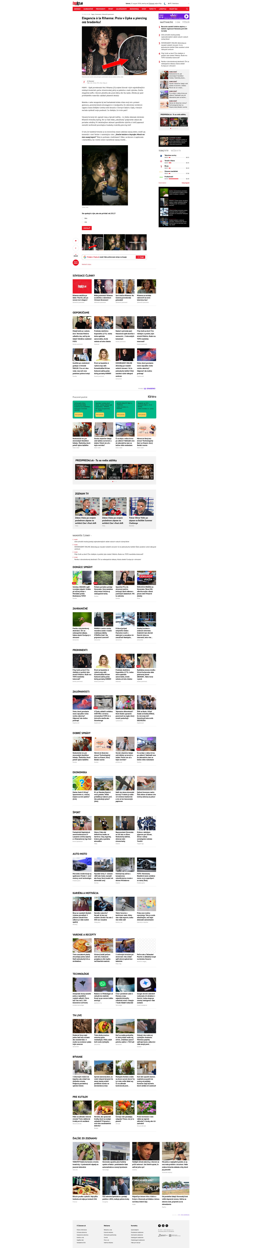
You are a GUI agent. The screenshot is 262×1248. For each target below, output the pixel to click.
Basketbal (131, 526)
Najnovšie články (81, 535)
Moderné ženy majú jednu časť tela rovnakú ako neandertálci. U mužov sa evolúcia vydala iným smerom (82, 1039)
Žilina (138, 598)
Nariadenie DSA (81, 1242)
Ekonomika (134, 9)
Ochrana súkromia (82, 1232)
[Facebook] (159, 1226)
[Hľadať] (187, 9)
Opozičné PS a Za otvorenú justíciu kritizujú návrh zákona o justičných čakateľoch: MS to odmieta (125, 591)
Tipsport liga (140, 843)
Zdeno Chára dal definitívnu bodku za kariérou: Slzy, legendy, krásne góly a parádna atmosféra (102, 836)
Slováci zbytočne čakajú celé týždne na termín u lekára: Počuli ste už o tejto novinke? (103, 441)
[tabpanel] (174, 46)
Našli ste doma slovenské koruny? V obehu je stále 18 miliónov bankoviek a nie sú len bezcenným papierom (125, 796)
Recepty (96, 1128)
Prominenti (100, 9)
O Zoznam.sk (81, 1226)
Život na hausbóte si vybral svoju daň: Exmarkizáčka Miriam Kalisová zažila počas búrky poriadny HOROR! (102, 674)
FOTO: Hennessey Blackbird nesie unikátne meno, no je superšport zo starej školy (146, 877)
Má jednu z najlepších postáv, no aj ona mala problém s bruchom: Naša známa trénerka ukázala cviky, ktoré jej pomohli (178, 142)
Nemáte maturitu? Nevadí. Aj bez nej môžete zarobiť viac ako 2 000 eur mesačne (103, 916)
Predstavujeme (76, 880)
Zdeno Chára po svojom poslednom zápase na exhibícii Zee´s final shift (85, 520)
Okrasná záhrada (77, 1123)
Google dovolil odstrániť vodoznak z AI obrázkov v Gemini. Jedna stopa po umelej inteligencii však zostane (146, 998)
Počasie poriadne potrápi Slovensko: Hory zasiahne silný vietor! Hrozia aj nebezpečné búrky (103, 590)
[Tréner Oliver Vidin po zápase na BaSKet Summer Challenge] (141, 506)
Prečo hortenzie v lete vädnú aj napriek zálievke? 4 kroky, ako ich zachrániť (146, 1120)
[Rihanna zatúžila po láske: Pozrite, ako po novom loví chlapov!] (82, 286)
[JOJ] (161, 161)
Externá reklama (108, 1232)
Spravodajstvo (135, 1230)
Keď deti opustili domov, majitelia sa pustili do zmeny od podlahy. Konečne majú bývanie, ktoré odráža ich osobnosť (146, 1081)
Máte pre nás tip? (135, 1242)
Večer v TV (176, 150)
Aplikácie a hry (98, 1003)
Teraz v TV (163, 150)
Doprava (118, 883)
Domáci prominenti (78, 681)
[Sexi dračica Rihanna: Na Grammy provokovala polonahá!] (125, 286)
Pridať (142, 257)
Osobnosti (118, 681)
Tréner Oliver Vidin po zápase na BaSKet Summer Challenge (140, 520)
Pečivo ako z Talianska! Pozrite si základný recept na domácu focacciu (146, 956)
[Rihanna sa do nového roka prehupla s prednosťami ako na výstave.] (92, 242)
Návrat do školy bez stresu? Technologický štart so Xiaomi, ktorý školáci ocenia (145, 441)
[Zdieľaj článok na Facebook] (76, 248)
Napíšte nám (80, 1240)
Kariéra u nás (80, 1237)
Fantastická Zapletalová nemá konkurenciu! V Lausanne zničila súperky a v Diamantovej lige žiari (82, 835)
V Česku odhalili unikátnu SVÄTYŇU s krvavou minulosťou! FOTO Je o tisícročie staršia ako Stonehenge (103, 716)
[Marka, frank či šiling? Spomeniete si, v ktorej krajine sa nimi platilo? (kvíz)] (82, 783)
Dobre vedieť (76, 447)
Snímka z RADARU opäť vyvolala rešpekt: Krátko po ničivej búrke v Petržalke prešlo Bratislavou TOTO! (82, 591)
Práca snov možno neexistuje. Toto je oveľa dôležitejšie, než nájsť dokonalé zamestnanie (146, 916)
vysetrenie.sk (119, 720)
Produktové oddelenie (137, 1232)
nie (86, 222)
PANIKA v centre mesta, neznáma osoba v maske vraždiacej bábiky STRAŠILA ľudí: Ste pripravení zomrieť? (103, 633)
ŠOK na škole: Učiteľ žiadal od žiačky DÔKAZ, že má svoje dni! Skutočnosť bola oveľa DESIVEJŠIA (145, 716)
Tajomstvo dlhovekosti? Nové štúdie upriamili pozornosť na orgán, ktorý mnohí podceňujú (125, 714)
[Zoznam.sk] (163, 1236)
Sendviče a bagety (141, 961)
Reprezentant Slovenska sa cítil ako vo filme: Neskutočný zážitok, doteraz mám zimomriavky (124, 836)
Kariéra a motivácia (85, 893)
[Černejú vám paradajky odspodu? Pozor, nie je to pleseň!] (125, 1108)
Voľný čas (173, 9)
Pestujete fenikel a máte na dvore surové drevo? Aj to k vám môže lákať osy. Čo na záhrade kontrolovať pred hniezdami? (125, 1081)
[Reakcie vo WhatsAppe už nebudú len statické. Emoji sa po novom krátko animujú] (103, 985)
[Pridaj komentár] (76, 241)
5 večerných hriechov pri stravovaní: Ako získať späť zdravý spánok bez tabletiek (125, 957)
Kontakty (134, 1226)
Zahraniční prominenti (108, 14)
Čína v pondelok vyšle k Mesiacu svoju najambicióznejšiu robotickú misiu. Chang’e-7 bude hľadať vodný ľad (125, 998)
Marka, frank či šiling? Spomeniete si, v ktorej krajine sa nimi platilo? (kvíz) (81, 795)
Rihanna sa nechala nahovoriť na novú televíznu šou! (144, 297)
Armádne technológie (78, 1005)
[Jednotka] (161, 166)
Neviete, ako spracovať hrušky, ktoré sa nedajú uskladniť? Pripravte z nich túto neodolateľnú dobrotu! (102, 1121)
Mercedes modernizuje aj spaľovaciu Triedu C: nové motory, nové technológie (82, 876)
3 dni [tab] (177, 22)
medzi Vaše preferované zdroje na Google (107, 257)
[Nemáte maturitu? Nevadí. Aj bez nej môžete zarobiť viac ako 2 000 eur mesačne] (103, 904)
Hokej (76, 526)
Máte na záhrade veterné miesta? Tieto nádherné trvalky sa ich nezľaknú (82, 1119)
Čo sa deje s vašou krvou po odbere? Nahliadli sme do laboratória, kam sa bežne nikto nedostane (125, 441)
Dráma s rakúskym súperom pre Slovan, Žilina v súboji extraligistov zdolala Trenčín (144, 836)
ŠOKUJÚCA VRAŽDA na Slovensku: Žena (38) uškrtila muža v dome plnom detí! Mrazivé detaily (145, 591)
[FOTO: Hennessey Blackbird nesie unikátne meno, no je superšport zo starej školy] (146, 865)
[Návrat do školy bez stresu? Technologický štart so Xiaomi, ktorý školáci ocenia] (103, 744)
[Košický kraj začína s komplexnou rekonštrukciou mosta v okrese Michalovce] (125, 865)
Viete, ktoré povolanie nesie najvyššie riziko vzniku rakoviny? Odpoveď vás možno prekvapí (81, 716)
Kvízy (144, 9)
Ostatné (118, 843)
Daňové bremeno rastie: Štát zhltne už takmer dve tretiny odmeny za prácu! (146, 794)
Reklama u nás (108, 1230)
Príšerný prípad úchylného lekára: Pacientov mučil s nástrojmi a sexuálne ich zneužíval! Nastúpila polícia (125, 633)
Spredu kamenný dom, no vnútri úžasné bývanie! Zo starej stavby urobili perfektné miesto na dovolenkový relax (103, 1081)
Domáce (77, 9)
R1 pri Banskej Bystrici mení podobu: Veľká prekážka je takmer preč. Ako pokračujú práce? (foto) (103, 796)
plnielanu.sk (119, 762)
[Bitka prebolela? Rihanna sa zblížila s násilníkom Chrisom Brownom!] (103, 286)
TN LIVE (77, 1015)
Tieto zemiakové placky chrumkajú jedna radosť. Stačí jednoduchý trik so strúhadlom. (81, 957)
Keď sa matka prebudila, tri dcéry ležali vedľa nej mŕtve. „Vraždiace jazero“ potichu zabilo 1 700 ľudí (125, 1038)
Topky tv (152, 9)
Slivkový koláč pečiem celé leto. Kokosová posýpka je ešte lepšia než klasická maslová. (102, 957)
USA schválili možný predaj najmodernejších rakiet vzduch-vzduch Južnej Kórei (101, 542)
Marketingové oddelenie (138, 1240)
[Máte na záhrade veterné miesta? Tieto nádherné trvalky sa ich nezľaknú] (82, 1108)
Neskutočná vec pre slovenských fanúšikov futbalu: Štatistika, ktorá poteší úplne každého (81, 441)
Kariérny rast (119, 922)
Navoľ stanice (162, 183)
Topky (92, 14)
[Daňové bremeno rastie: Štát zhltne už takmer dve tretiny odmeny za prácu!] (146, 783)
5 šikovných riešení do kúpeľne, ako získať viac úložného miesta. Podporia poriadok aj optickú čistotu (81, 1081)
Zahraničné (88, 9)
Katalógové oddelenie (137, 1237)
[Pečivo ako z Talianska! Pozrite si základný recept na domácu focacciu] (146, 945)
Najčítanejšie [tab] (166, 22)
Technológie (81, 973)
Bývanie (78, 1056)
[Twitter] (166, 1226)
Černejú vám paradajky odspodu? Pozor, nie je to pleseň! (125, 1119)
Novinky (96, 883)
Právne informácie (82, 1230)
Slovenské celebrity (175, 138)
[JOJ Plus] (161, 177)
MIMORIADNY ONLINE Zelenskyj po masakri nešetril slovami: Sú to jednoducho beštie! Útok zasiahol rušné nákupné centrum (115, 548)
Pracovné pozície (80, 397)
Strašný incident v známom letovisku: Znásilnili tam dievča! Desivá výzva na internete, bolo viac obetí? (145, 633)
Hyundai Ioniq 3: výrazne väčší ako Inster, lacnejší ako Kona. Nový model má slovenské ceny (103, 877)
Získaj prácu (97, 922)
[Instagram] (163, 1226)
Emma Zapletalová (77, 841)
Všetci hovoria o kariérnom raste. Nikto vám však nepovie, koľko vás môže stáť (124, 916)
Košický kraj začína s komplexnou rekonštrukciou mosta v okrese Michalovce (124, 877)
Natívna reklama (108, 1242)
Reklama (107, 1226)
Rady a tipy (118, 963)
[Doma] (161, 172)
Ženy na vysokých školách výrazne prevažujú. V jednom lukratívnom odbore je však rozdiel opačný (82, 917)
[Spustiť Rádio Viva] (173, 15)
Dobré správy (81, 733)
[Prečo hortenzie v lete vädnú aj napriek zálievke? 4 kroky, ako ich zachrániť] (146, 1108)
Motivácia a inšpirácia (142, 922)
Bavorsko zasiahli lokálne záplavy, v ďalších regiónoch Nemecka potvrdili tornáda (174, 29)
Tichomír (151, 3)
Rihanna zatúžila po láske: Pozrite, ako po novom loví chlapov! (80, 297)
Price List (106, 1240)
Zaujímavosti (121, 9)
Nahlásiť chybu (86, 264)
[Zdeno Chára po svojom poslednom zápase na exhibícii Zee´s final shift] (87, 506)
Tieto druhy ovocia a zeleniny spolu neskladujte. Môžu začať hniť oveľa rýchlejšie (103, 1038)
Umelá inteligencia (142, 1005)
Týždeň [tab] (185, 22)
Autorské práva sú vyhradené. (166, 1231)
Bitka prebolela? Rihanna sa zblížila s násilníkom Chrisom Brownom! (103, 297)
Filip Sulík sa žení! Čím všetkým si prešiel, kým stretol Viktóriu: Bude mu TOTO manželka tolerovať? (108, 554)
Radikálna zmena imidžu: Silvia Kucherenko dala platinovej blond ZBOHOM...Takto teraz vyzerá (146, 674)
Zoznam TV (82, 493)
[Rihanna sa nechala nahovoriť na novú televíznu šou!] (146, 286)
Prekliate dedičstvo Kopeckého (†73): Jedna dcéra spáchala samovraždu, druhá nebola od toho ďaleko (124, 674)
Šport (110, 9)
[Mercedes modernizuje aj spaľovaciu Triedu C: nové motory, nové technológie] (82, 865)
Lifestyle (162, 9)
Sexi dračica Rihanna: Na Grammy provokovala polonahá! (125, 297)
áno (86, 218)
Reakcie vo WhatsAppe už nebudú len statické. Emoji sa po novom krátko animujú (103, 997)
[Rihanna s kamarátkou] (114, 242)
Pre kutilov (80, 1096)
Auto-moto (80, 853)
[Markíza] (161, 156)
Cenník (106, 1237)
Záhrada (118, 1123)
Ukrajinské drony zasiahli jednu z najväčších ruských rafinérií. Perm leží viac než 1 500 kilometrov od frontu (82, 998)
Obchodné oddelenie (137, 1235)
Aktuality (75, 924)
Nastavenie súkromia (82, 1235)
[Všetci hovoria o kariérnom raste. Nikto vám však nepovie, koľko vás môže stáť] (125, 904)
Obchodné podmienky (110, 1235)
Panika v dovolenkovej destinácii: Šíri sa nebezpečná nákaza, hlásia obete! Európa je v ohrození (107, 559)
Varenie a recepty (84, 934)
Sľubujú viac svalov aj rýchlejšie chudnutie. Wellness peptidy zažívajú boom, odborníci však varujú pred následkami (146, 1039)
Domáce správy (83, 567)
